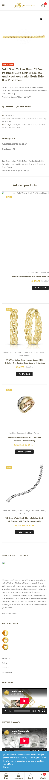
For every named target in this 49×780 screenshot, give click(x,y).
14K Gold (13, 125)
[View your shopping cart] (43, 5)
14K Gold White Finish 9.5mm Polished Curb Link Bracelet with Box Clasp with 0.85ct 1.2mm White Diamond (24, 520)
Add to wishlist (24, 106)
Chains (6, 352)
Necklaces (6, 122)
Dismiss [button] (6, 767)
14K (8, 125)
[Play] (5, 711)
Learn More (8, 764)
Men (21, 355)
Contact (5, 667)
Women (27, 355)
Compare (9, 106)
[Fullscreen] (43, 711)
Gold (24, 119)
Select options (24, 451)
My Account (7, 672)
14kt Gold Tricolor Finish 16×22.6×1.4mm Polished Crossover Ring (24, 439)
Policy (4, 663)
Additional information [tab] (14, 143)
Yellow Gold (17, 127)
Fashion (20, 352)
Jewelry (42, 119)
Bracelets (16, 119)
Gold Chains (32, 119)
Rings (30, 433)
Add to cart (40, 288)
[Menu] (5, 5)
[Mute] (39, 711)
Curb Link (41, 125)
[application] (24, 701)
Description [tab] (8, 138)
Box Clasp (22, 125)
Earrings (31, 272)
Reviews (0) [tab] (8, 149)
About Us (6, 658)
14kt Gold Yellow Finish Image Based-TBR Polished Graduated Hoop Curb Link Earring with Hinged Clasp (24, 362)
